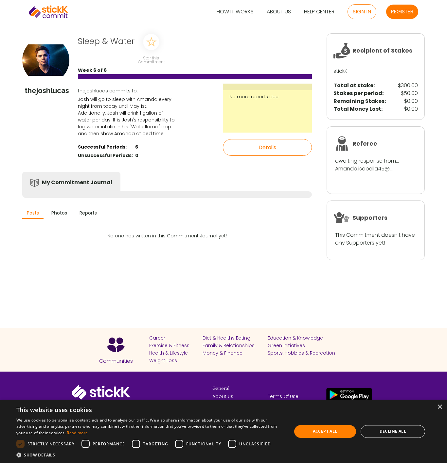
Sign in (362, 11)
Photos (59, 213)
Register (402, 11)
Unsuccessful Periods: (105, 155)
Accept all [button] (325, 431)
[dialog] (223, 431)
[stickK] (48, 12)
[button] (149, 455)
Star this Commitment (151, 59)
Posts (33, 213)
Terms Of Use (283, 396)
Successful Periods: (102, 147)
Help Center (319, 11)
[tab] (33, 213)
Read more (77, 433)
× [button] (439, 407)
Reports (88, 213)
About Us (279, 11)
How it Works (235, 11)
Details (267, 147)
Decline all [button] (393, 431)
